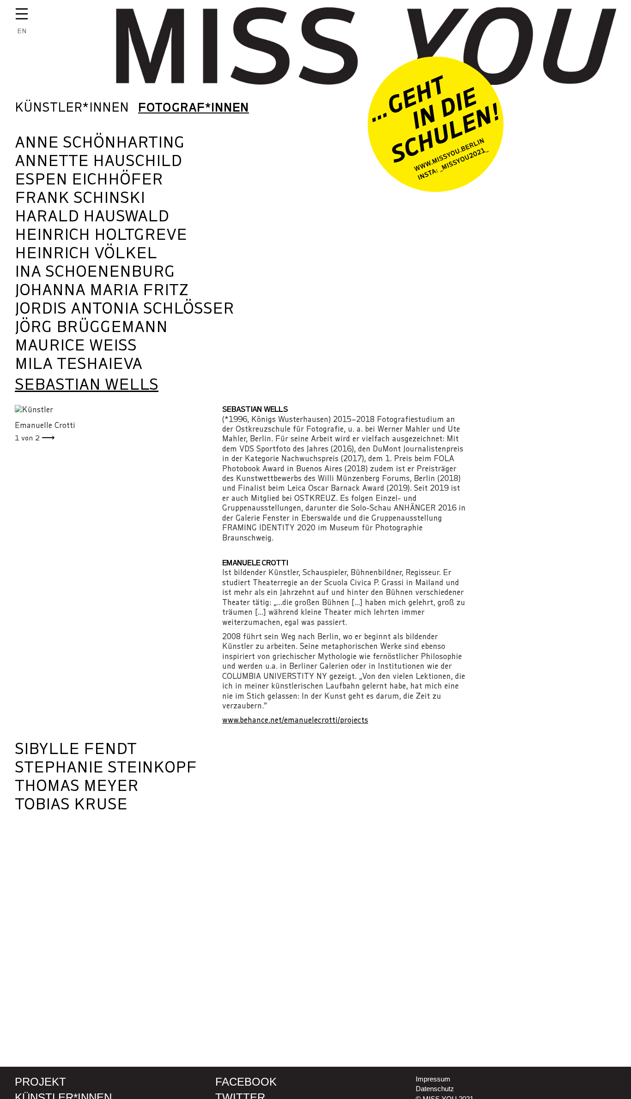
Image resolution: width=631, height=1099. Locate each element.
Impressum (433, 1079)
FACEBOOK (246, 1081)
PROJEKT (40, 1081)
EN (22, 31)
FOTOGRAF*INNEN (193, 107)
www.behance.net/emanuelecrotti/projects (295, 720)
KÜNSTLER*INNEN (72, 107)
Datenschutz (435, 1089)
